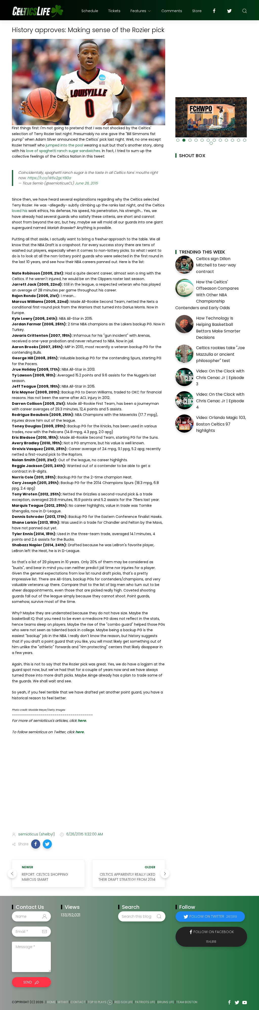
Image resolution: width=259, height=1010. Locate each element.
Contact (78, 1002)
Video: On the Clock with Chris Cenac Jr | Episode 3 (220, 377)
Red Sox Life (124, 1002)
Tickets (114, 10)
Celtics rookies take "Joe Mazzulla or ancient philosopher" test (220, 354)
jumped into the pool (64, 145)
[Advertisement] (88, 788)
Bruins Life (165, 1002)
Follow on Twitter (213, 916)
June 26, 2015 (86, 183)
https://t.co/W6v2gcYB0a (49, 177)
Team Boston (186, 1002)
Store (197, 10)
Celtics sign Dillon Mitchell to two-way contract (216, 265)
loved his (19, 210)
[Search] (244, 10)
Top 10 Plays (97, 1002)
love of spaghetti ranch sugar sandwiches (63, 150)
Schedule (89, 10)
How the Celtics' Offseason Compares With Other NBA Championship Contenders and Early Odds (207, 295)
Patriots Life (145, 1002)
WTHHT (63, 1002)
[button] (35, 844)
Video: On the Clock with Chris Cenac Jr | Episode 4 (220, 400)
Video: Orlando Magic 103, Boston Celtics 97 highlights (221, 424)
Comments (171, 10)
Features (138, 10)
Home (51, 1002)
